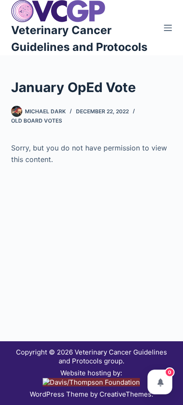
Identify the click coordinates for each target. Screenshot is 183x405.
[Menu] (168, 28)
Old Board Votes (36, 120)
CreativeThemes (125, 394)
